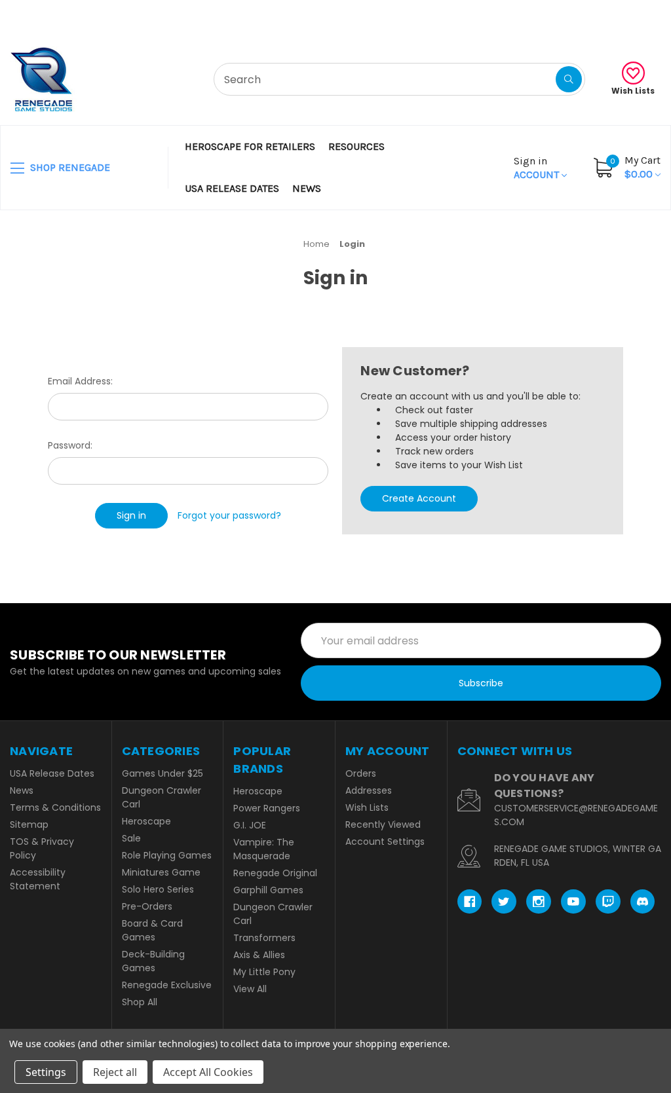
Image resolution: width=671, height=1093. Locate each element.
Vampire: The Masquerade (263, 849)
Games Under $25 (162, 773)
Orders (360, 773)
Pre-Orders (147, 906)
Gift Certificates (606, 16)
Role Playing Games (167, 855)
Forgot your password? (229, 515)
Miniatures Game (161, 872)
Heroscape (146, 821)
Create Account (419, 498)
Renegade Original (275, 873)
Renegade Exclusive (167, 984)
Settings (46, 1072)
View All (250, 988)
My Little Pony (264, 971)
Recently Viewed (383, 824)
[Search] (569, 79)
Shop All (139, 1002)
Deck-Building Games (153, 961)
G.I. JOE (249, 825)
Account (538, 168)
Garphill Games (268, 890)
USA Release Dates (232, 188)
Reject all (115, 1072)
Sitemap (29, 824)
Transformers (264, 937)
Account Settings (385, 841)
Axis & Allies (259, 954)
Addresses (368, 790)
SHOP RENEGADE (69, 167)
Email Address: (80, 381)
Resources (356, 146)
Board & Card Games (152, 930)
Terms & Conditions (55, 807)
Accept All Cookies (208, 1072)
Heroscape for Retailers (250, 146)
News (306, 188)
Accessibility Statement (38, 879)
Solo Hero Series (158, 889)
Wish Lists (633, 90)
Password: (70, 445)
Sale (131, 838)
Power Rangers (266, 808)
